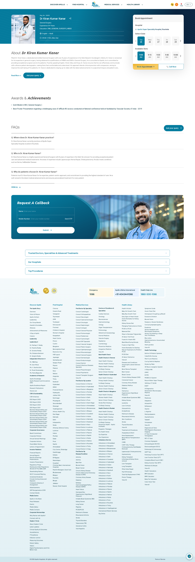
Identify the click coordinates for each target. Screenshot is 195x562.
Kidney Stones (80, 501)
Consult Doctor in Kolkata (84, 395)
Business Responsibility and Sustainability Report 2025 (38, 422)
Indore (55, 433)
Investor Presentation (36, 462)
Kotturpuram (57, 325)
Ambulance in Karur (104, 473)
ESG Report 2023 (35, 405)
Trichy (54, 379)
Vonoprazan (148, 422)
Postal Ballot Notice (36, 444)
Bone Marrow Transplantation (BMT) (131, 438)
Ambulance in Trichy (105, 505)
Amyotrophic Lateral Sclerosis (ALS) (131, 365)
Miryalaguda (56, 400)
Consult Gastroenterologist (84, 320)
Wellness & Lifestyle (151, 465)
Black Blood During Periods (130, 342)
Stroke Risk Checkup (105, 403)
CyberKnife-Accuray (151, 356)
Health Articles (126, 308)
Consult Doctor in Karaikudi (84, 422)
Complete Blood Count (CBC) (154, 460)
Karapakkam (56, 335)
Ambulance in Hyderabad (106, 462)
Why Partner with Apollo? (37, 515)
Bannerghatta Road (59, 349)
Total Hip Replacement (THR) (131, 474)
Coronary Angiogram (151, 441)
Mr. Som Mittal (34, 365)
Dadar (54, 438)
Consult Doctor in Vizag (83, 449)
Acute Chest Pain (150, 311)
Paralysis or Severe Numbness (154, 322)
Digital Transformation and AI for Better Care (40, 549)
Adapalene (148, 400)
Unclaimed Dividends (36, 477)
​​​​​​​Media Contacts (35, 509)
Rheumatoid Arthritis (82, 515)
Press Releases (34, 501)
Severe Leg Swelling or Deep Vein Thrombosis (153, 334)
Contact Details (34, 493)
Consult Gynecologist (82, 339)
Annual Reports (34, 455)
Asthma (78, 460)
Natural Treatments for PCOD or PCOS (132, 350)
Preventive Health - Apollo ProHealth (107, 425)
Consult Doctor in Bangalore (84, 389)
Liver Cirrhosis (126, 405)
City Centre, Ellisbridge (60, 449)
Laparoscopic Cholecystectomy (131, 451)
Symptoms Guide (150, 308)
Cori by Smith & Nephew (152, 361)
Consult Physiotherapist (83, 370)
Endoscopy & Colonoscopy (153, 449)
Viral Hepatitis (80, 528)
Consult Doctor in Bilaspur (84, 411)
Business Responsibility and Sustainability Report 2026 (38, 426)
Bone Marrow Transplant (129, 369)
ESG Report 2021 (35, 407)
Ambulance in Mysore (105, 489)
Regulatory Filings (35, 465)
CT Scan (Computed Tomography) (151, 435)
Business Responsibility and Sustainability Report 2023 (38, 410)
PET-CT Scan (149, 438)
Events (32, 504)
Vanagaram (56, 314)
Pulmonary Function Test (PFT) (154, 455)
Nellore (55, 373)
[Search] (176, 4)
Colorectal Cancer (127, 380)
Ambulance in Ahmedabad (107, 443)
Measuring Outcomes (36, 540)
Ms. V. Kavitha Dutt (36, 367)
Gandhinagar (57, 452)
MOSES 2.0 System (151, 378)
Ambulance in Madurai (105, 484)
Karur (54, 371)
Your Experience (104, 437)
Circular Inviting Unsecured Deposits (38, 480)
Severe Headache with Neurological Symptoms (152, 330)
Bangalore (56, 346)
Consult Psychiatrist (82, 372)
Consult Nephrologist (82, 325)
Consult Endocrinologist (83, 360)
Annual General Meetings (37, 438)
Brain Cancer (126, 372)
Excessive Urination (151, 316)
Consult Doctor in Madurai (84, 430)
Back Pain (79, 462)
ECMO (147, 375)
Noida (54, 425)
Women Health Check (105, 397)
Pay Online (102, 513)
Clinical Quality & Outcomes (38, 529)
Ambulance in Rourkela (106, 503)
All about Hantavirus (128, 357)
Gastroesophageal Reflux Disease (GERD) (83, 486)
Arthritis (78, 457)
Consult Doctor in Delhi (83, 397)
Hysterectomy (126, 454)
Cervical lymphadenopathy (153, 325)
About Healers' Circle (36, 524)
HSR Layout (56, 354)
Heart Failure (80, 489)
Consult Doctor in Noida (83, 438)
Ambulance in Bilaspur (105, 451)
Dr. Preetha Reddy (35, 348)
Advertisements (35, 487)
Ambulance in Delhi (104, 456)
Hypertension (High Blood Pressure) (84, 495)
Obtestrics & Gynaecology (107, 333)
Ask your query (33, 75)
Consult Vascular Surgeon (84, 344)
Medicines (148, 398)
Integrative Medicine (105, 349)
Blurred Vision (80, 465)
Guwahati (56, 463)
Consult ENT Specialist (83, 341)
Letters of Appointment (37, 447)
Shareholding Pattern (36, 471)
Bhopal (55, 480)
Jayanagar (56, 357)
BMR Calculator (149, 476)
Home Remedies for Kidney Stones (130, 319)
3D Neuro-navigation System (153, 367)
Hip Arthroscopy (127, 472)
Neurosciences (103, 319)
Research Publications (36, 388)
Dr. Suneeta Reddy (35, 350)
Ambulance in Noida (105, 497)
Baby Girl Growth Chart (129, 311)
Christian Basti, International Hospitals (61, 466)
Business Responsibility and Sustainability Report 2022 (38, 414)
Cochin (55, 344)
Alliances (32, 328)
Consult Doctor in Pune (83, 400)
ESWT (146, 386)
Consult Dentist (81, 363)
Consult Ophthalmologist (84, 349)
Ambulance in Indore (105, 465)
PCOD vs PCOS (126, 328)
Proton (55, 341)
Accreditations (34, 532)
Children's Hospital (59, 330)
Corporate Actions (35, 441)
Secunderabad (57, 403)
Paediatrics (102, 341)
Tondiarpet (56, 322)
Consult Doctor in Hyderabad (85, 386)
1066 (181, 6)
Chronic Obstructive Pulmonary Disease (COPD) (85, 473)
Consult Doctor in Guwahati (84, 413)
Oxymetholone (149, 417)
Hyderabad (56, 384)
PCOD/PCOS (80, 509)
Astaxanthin (148, 403)
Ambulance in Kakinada (106, 467)
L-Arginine (148, 411)
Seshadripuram (57, 360)
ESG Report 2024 (35, 402)
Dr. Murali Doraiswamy (36, 370)
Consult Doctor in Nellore (84, 441)
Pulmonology (103, 330)
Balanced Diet (126, 331)
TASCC (32, 546)
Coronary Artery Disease (83, 477)
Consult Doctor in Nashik (83, 435)
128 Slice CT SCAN (150, 383)
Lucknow (55, 430)
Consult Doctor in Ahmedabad (85, 405)
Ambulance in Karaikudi (106, 470)
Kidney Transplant (127, 457)
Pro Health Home (104, 432)
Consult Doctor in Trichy (83, 446)
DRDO (55, 387)
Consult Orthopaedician (83, 314)
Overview (33, 311)
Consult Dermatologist (83, 358)
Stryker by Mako (149, 364)
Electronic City (57, 352)
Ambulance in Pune (104, 500)
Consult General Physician (84, 330)
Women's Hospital (58, 333)
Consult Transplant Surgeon (84, 375)
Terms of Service (160, 559)
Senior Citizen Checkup (106, 372)
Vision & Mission (35, 314)
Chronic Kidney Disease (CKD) (131, 377)
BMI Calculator (149, 474)
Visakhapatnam (57, 409)
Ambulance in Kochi (105, 475)
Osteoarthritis (126, 408)
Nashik (55, 444)
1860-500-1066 (149, 294)
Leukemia (125, 403)
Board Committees (35, 433)
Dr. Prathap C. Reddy (36, 345)
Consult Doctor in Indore (83, 416)
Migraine (78, 507)
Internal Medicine (104, 335)
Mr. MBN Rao (34, 362)
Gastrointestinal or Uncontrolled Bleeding (155, 341)
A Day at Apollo (34, 333)
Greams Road (57, 311)
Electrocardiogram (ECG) (152, 446)
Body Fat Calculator (151, 479)
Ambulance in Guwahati (106, 459)
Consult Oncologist (82, 322)
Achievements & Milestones (38, 330)
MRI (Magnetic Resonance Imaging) (153, 431)
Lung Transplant (127, 466)
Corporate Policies (35, 436)
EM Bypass (56, 457)
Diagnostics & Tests (151, 428)
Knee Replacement (128, 435)
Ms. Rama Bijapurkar (36, 373)
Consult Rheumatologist (83, 352)
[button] (136, 41)
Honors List (33, 391)
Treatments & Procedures (130, 430)
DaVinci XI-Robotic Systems (153, 353)
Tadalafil (147, 419)
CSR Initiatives (34, 397)
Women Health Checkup (106, 364)
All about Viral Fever (128, 337)
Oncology (101, 316)
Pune (54, 441)
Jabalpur (55, 483)
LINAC (147, 372)
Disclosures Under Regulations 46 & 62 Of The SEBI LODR (39, 468)
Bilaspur (55, 475)
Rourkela (55, 478)
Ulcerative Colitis (81, 526)
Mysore (55, 365)
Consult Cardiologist (82, 311)
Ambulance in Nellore (105, 494)
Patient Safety (34, 543)
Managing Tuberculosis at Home (132, 326)
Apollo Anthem (34, 317)
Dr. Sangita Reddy (35, 356)
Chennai (55, 308)
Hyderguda (56, 392)
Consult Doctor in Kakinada (84, 419)
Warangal (56, 406)
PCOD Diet (125, 354)
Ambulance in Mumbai (105, 486)
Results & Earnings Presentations (35, 458)
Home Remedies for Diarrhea (131, 347)
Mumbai (55, 436)
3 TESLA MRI (148, 369)
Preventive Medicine (105, 346)
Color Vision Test (150, 482)
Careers (32, 336)
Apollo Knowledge (35, 379)
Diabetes (78, 480)
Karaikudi (55, 382)
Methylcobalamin (150, 414)
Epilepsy (78, 483)
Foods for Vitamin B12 (128, 339)
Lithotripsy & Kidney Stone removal (130, 460)
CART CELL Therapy (128, 445)
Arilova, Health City (59, 411)
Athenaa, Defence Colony (61, 428)
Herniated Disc (80, 492)
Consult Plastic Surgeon (83, 347)
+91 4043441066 (124, 294)
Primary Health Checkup (106, 380)
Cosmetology (103, 344)
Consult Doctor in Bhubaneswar (85, 408)
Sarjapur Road (57, 363)
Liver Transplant (127, 463)
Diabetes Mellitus (127, 385)
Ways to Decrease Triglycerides (131, 334)
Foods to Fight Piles (128, 345)
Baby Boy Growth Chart (129, 314)
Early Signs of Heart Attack (130, 316)
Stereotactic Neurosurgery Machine (153, 391)
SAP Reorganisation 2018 (37, 490)
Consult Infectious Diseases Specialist (84, 366)
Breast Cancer (80, 468)
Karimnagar (56, 398)
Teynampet (56, 316)
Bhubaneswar (57, 472)
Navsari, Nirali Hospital (60, 486)
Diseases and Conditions (129, 362)
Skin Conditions (127, 419)
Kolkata (55, 455)
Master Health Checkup (106, 366)
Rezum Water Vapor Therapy (153, 380)
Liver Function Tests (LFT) (153, 457)
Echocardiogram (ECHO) (152, 444)
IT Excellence (34, 535)
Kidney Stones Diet (128, 323)
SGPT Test (148, 452)
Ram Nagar (56, 414)
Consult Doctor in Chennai (84, 384)
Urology (101, 325)
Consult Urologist (81, 328)
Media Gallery (34, 507)
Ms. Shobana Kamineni (37, 353)
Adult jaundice (149, 345)
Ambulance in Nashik (105, 492)
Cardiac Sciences (104, 314)
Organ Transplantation (105, 327)
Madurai (55, 368)
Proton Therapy (126, 477)
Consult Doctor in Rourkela (84, 443)
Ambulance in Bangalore (106, 446)
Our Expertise (103, 434)
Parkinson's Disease (82, 512)
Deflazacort (148, 406)
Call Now (172, 67)
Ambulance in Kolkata (105, 478)
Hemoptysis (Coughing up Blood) (155, 314)
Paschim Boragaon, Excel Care (62, 470)
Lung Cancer (80, 504)
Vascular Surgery (104, 338)
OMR (54, 319)
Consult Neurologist (82, 317)
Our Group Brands (35, 322)
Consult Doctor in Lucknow (84, 427)
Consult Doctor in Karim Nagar (85, 403)
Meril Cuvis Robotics (151, 359)
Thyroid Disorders (81, 520)
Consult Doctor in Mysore (84, 432)
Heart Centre (57, 338)
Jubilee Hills (56, 395)
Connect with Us (35, 518)
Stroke (78, 518)
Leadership (33, 320)
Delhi (54, 419)
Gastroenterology (104, 322)
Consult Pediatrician (82, 336)
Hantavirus (125, 391)
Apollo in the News (36, 499)
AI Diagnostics (149, 388)
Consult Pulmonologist (83, 333)
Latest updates (34, 527)
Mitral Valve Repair (127, 469)
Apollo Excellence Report (37, 385)
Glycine (147, 409)
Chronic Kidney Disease (83, 470)
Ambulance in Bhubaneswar (107, 448)
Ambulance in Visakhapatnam (108, 508)
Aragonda (56, 376)
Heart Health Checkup (106, 361)
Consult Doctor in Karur (83, 424)
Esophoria (148, 327)
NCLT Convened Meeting (37, 474)
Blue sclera (148, 338)
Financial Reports (35, 452)
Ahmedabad (56, 447)
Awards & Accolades (36, 325)
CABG (124, 442)
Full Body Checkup (104, 369)
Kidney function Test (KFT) (153, 463)
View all (124, 360)
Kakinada (55, 417)
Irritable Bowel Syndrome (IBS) (85, 499)
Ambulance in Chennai (106, 454)
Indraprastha (56, 422)
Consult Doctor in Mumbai (84, 392)
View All (78, 378)
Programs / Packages (105, 429)
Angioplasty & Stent (128, 433)
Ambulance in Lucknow (106, 481)
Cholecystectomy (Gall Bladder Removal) (131, 448)
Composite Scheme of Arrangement (37, 484)
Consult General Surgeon (84, 355)
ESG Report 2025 (35, 399)
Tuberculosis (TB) (81, 523)
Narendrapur (56, 460)
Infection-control (35, 537)
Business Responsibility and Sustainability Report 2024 (38, 418)
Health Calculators (150, 471)
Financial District (58, 390)
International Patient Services (108, 511)
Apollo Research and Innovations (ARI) (40, 382)
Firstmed (55, 327)
